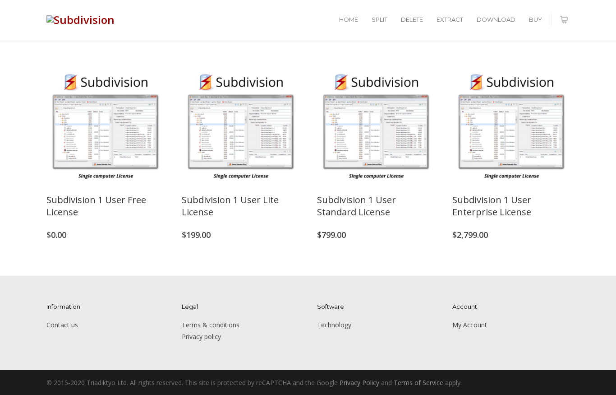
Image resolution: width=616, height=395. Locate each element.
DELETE (412, 19)
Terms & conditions (210, 325)
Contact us (62, 325)
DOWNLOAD (496, 19)
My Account (469, 325)
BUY (535, 19)
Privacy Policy (359, 382)
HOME (348, 19)
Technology (334, 325)
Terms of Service (418, 382)
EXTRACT (450, 19)
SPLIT (379, 19)
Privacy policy (201, 336)
